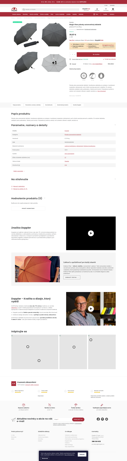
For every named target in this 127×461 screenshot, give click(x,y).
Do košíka (96, 54)
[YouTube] (106, 419)
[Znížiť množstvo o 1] (70, 54)
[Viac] (96, 14)
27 (65, 157)
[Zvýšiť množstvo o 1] (75, 54)
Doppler (71, 22)
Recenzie (13, 437)
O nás (106, 5)
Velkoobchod (41, 435)
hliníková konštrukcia (89, 146)
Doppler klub (68, 440)
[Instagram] (102, 419)
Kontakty (112, 5)
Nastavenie (45, 458)
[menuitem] (16, 14)
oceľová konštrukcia (70, 146)
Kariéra (40, 440)
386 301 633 (96, 441)
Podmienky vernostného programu (74, 439)
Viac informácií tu (69, 455)
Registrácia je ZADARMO (108, 45)
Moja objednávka (69, 446)
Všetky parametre (18, 171)
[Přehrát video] (91, 233)
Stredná (67, 161)
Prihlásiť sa (78, 419)
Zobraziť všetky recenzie (32, 385)
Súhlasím (82, 454)
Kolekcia (67, 442)
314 (66, 165)
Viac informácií (101, 91)
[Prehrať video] (91, 309)
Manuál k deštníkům (19, 186)
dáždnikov (14, 308)
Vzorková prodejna (43, 437)
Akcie (12, 439)
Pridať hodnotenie (28, 208)
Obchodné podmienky (71, 437)
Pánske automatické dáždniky (73, 134)
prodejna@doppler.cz (98, 444)
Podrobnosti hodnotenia (90, 29)
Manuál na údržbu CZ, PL (20, 189)
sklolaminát (79, 146)
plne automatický (69, 153)
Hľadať (24, 9)
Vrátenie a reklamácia (71, 435)
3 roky (89, 63)
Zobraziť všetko (71, 277)
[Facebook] (98, 419)
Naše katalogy (69, 444)
